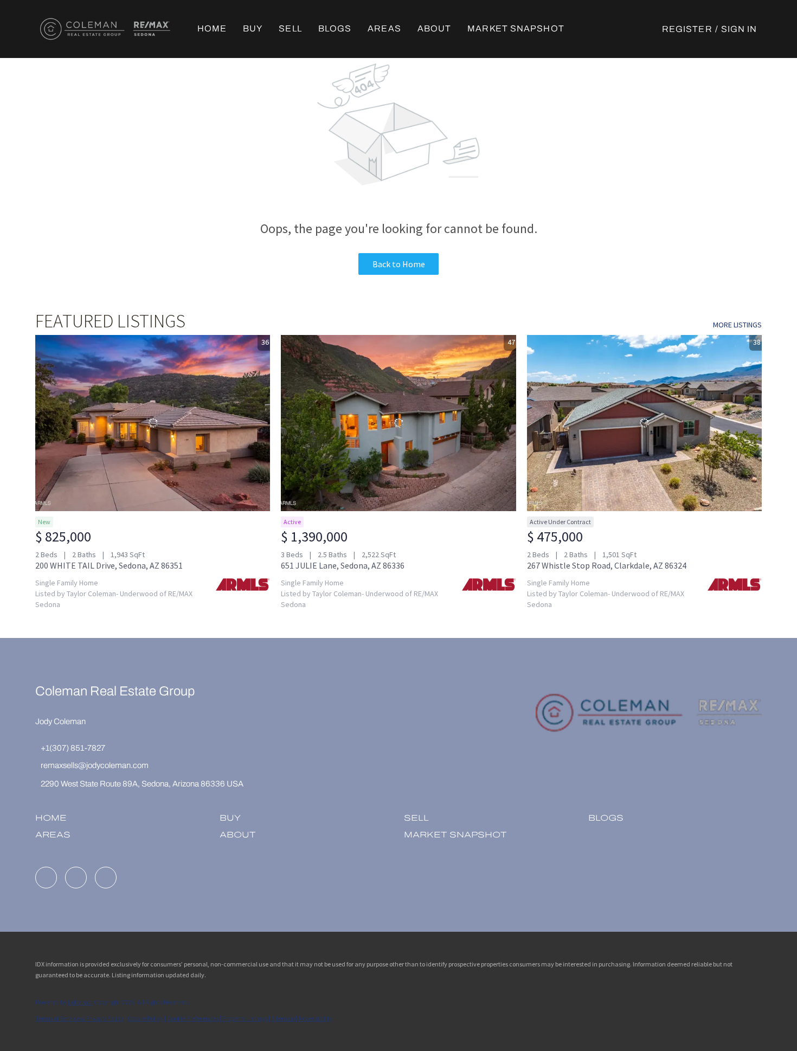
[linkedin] (46, 877)
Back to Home (398, 264)
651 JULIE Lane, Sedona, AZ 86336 (342, 565)
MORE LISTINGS (737, 325)
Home (212, 28)
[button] (105, 29)
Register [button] (687, 29)
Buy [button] (252, 28)
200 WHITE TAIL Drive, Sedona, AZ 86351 (109, 565)
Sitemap (282, 1018)
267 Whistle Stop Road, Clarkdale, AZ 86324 (606, 565)
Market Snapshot (515, 28)
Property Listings (244, 1018)
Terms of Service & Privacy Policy (79, 1018)
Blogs (335, 28)
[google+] (106, 877)
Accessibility (315, 1018)
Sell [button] (290, 28)
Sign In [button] (739, 29)
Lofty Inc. (80, 1002)
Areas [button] (384, 28)
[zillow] (76, 877)
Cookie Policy (145, 1018)
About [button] (434, 28)
